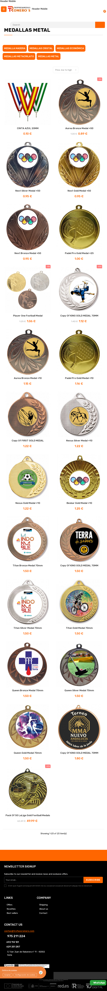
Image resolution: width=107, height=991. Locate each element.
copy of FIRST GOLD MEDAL (28, 440)
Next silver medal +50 (27, 190)
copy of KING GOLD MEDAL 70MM (79, 315)
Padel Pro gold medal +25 (79, 253)
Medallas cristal (41, 48)
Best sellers (12, 913)
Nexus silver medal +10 (79, 440)
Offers (9, 905)
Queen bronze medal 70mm (27, 690)
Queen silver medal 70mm (79, 690)
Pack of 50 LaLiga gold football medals (28, 815)
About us (43, 909)
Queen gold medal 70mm (28, 752)
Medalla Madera (14, 48)
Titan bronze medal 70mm (28, 565)
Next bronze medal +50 (27, 253)
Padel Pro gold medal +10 (79, 378)
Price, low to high (66, 70)
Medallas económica (70, 48)
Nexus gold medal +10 (27, 503)
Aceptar (7, 975)
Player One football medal (27, 315)
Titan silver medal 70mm (28, 628)
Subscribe (93, 879)
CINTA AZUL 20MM (28, 128)
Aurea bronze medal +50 (79, 128)
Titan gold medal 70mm (79, 628)
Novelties (11, 909)
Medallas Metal (48, 56)
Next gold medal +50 (79, 190)
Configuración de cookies (25, 975)
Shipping (43, 905)
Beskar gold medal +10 (79, 503)
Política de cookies (9, 970)
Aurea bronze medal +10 (28, 378)
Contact (43, 913)
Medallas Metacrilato (19, 56)
